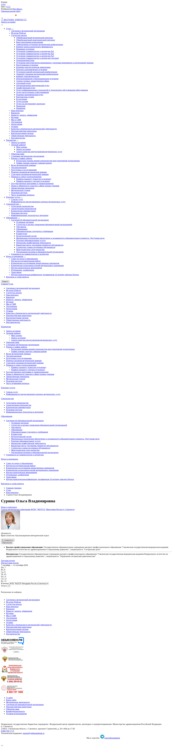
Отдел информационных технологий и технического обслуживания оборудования (52, 90)
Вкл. (15, 9)
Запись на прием (18, 142)
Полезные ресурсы (19, 193)
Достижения (16, 122)
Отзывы (14, 126)
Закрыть (5, 281)
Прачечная (20, 106)
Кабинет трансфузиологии (27, 76)
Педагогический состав (26, 236)
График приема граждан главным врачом (34, 163)
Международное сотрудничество (30, 249)
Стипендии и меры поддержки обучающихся (35, 247)
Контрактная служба (25, 97)
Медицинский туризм (20, 190)
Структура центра (19, 35)
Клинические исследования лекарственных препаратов (35, 263)
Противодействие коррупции (24, 131)
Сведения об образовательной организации (30, 220)
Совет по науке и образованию (24, 259)
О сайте (9, 698)
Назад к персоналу (9, 507)
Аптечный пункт (23, 83)
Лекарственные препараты (22, 188)
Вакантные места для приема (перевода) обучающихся (39, 245)
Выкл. (19, 9)
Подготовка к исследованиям (24, 170)
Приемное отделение (25, 49)
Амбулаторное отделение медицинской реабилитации (39, 44)
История (14, 117)
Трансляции (16, 272)
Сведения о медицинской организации (28, 31)
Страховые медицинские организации (27, 156)
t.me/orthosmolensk (112, 738)
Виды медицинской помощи (23, 165)
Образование (11, 218)
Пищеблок (20, 108)
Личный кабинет (18, 145)
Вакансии (15, 113)
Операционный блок (25, 60)
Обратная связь (17, 154)
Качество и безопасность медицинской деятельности (34, 129)
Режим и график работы (21, 158)
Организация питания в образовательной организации (40, 252)
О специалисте (8, 540)
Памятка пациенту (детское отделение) (33, 181)
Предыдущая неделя (9, 563)
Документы (21, 227)
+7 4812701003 (7, 20)
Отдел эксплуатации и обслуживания (32, 92)
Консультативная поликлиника (29, 42)
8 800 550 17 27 (7, 731)
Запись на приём (8, 22)
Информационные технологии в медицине (29, 215)
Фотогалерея (16, 124)
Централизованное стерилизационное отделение (37, 79)
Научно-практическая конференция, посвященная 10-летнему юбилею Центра (45, 275)
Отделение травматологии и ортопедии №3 (35, 56)
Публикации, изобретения (22, 270)
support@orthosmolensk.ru (33, 733)
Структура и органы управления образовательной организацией (44, 224)
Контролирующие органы (22, 133)
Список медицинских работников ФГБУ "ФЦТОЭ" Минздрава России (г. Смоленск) (38, 509)
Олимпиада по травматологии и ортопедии (30, 254)
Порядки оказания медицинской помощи (29, 172)
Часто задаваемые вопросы (22, 195)
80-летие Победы (18, 33)
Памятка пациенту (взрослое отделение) (33, 179)
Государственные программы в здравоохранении (32, 183)
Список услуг (17, 199)
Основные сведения (25, 222)
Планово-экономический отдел (29, 95)
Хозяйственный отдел (25, 88)
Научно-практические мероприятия (26, 268)
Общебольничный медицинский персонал (34, 38)
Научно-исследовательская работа (26, 261)
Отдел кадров (22, 101)
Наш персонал (17, 110)
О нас (8, 28)
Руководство (21, 234)
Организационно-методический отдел (32, 85)
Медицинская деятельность (18, 702)
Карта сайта (11, 700)
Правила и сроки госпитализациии (26, 177)
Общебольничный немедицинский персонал (35, 40)
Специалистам (12, 204)
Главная (4, 284)
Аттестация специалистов (22, 206)
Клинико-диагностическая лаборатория (33, 67)
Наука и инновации (14, 256)
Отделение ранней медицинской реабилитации (36, 72)
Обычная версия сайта (10, 11)
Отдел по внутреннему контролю (30, 104)
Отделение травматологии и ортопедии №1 (35, 51)
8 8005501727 (21, 20)
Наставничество (18, 138)
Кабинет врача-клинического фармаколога (34, 47)
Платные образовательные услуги (31, 240)
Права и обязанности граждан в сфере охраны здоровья (35, 186)
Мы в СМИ (16, 120)
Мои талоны (21, 147)
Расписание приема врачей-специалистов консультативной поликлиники (48, 161)
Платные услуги (13, 197)
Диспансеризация (18, 167)
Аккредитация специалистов (23, 208)
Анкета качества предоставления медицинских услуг (39, 152)
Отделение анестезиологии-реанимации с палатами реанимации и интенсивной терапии (54, 63)
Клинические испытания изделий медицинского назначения (37, 265)
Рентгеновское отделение (27, 65)
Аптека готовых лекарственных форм (32, 81)
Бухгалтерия (21, 99)
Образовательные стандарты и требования (34, 231)
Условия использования (16, 714)
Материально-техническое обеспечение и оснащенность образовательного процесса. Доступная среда (60, 238)
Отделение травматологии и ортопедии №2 (35, 54)
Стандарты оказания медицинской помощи (30, 174)
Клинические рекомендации (23, 211)
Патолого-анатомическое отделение (31, 69)
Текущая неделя (8, 561)
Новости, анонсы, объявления (24, 115)
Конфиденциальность (15, 711)
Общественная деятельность (23, 136)
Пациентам (11, 140)
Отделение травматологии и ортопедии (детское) (37, 58)
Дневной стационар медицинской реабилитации (37, 74)
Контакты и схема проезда (17, 277)
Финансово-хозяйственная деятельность (33, 243)
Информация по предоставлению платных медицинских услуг (38, 202)
